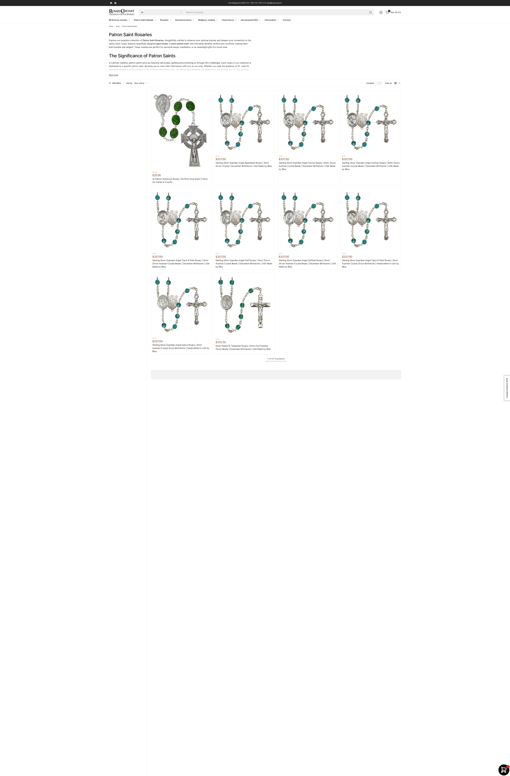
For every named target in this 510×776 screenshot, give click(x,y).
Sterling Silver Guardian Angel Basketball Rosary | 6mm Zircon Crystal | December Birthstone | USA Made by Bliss (244, 164)
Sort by (129, 83)
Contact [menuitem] (287, 20)
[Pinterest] (115, 3)
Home (111, 26)
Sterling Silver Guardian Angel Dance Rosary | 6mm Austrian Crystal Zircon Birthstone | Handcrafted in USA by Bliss (180, 348)
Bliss (217, 156)
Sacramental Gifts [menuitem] (249, 20)
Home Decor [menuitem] (228, 20)
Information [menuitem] (270, 20)
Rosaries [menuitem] (164, 20)
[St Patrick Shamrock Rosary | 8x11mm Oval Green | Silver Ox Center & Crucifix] (181, 130)
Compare (370, 83)
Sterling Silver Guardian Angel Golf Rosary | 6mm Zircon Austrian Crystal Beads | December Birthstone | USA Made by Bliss (244, 263)
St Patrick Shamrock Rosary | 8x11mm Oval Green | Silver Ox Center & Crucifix (180, 180)
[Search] (370, 12)
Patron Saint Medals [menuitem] (143, 20)
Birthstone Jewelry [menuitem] (118, 20)
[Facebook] (111, 3)
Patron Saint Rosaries (129, 26)
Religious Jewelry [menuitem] (206, 20)
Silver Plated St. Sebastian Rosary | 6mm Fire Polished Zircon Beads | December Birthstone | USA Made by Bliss (243, 347)
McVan (154, 172)
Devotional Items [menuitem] (183, 20)
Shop (118, 26)
